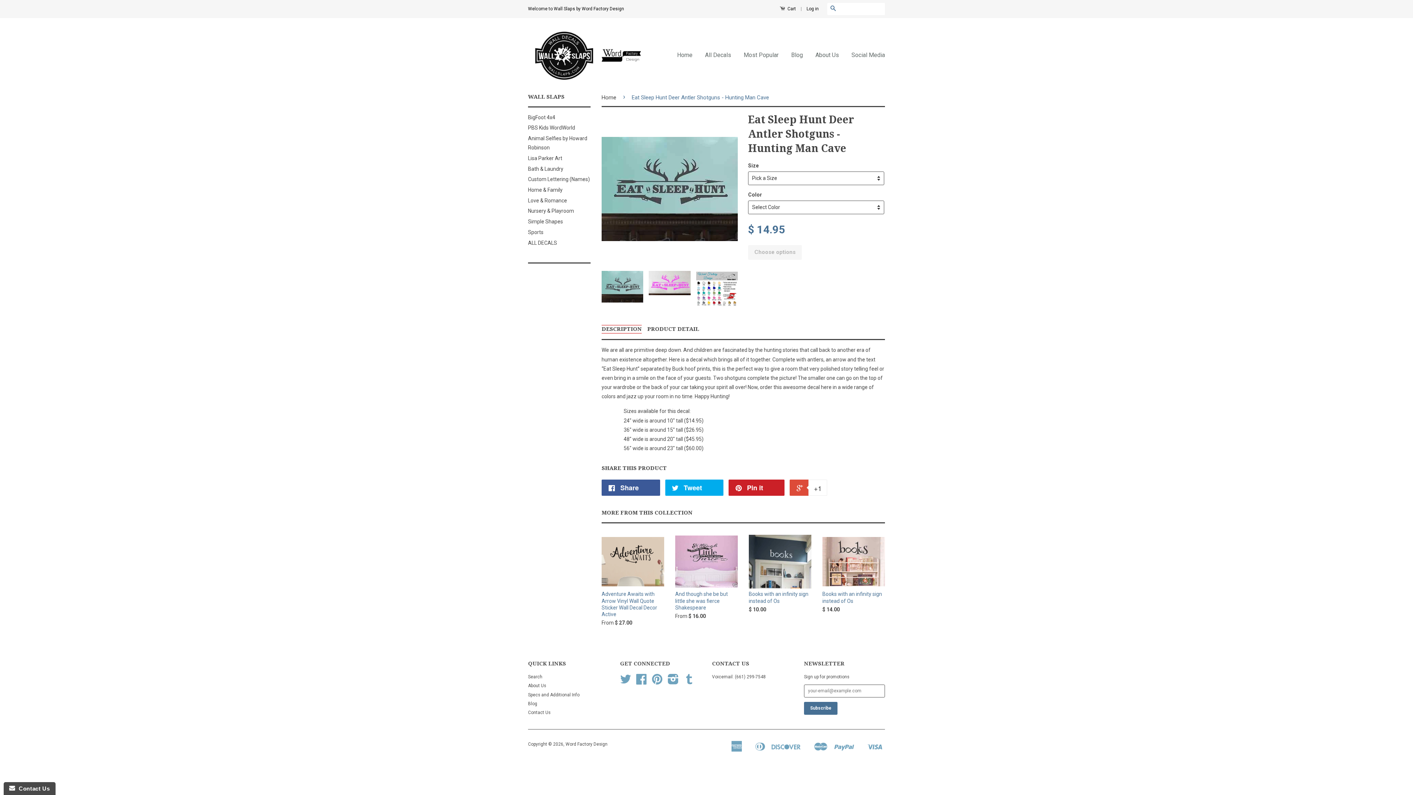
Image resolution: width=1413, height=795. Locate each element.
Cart (791, 8)
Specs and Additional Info (554, 694)
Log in (813, 8)
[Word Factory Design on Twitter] (625, 682)
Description (622, 329)
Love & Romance (547, 201)
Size (753, 166)
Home (685, 55)
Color (755, 195)
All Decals (718, 55)
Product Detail (673, 329)
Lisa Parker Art (545, 158)
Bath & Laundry (545, 169)
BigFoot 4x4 (541, 117)
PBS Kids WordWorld (551, 128)
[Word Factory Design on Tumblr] (689, 682)
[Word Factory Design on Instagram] (673, 682)
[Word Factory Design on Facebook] (641, 682)
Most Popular (761, 55)
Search (535, 676)
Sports (535, 232)
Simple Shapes (545, 222)
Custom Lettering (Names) (559, 179)
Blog (797, 55)
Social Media (868, 55)
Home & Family (545, 190)
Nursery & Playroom (551, 211)
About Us (827, 55)
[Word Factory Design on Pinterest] (657, 682)
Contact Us (539, 712)
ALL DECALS (542, 243)
